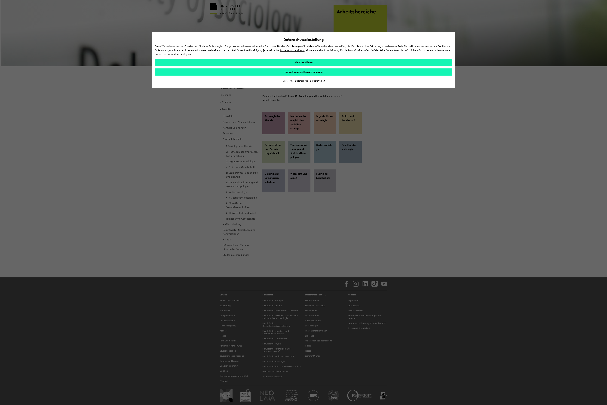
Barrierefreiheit (317, 80)
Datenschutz (301, 80)
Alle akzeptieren (303, 62)
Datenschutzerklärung (292, 50)
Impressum (287, 80)
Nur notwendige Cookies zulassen (304, 72)
